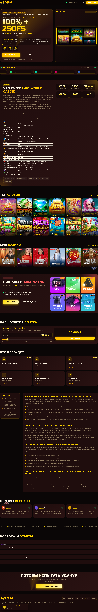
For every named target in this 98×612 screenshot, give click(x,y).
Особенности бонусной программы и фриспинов (10, 404)
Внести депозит (75, 338)
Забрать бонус (10, 55)
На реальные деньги (29, 302)
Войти (82, 2)
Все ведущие (92, 245)
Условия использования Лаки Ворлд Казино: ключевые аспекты (10, 400)
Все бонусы (28, 55)
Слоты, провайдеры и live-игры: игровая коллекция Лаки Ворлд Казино (10, 414)
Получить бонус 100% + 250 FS (49, 586)
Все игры (93, 195)
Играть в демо (11, 302)
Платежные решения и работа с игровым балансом (10, 409)
